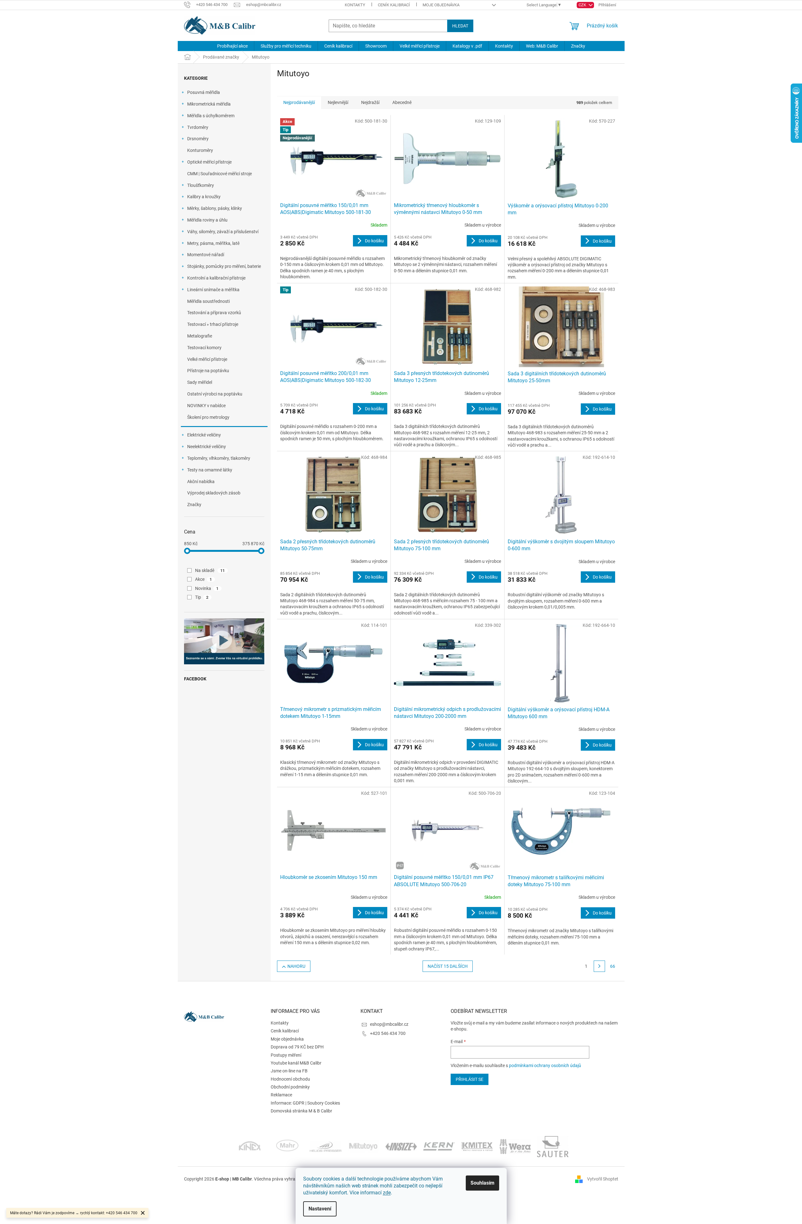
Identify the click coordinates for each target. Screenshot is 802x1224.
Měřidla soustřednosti (208, 301)
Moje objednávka (441, 5)
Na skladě (210, 570)
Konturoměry (200, 150)
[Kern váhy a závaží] (439, 1146)
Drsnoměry (198, 138)
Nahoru (296, 966)
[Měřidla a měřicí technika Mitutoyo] (363, 1146)
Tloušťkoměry (200, 185)
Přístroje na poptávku (208, 370)
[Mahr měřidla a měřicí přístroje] (287, 1146)
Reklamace (281, 1094)
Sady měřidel (199, 382)
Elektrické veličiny (204, 434)
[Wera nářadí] (515, 1146)
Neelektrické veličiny (206, 446)
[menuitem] (232, 46)
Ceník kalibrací (394, 5)
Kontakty (355, 5)
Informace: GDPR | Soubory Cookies (305, 1103)
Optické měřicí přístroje (209, 162)
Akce (203, 579)
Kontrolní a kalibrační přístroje (216, 277)
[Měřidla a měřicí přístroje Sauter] (552, 1146)
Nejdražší (370, 102)
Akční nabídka (201, 481)
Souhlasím (482, 1183)
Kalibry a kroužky (204, 196)
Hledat (460, 25)
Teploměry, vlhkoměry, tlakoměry (218, 458)
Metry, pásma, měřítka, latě (213, 243)
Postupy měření (286, 1055)
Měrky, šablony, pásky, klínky (214, 208)
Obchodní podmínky (290, 1086)
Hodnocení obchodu (290, 1079)
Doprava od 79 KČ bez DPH (297, 1046)
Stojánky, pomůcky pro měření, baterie (224, 266)
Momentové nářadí (205, 254)
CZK (583, 5)
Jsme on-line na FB (289, 1070)
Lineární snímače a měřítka (213, 289)
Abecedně (402, 102)
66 (612, 966)
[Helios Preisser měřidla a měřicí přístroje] (325, 1146)
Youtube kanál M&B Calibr (296, 1062)
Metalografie (199, 335)
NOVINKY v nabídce (206, 405)
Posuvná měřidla (203, 92)
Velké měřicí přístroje (207, 359)
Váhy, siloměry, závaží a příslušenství (222, 231)
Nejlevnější (338, 102)
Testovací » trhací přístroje (212, 324)
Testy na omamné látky (209, 469)
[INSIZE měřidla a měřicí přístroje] (401, 1146)
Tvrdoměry (197, 127)
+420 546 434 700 (388, 1033)
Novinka (207, 588)
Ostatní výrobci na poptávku (214, 393)
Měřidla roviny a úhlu (207, 219)
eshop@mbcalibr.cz (389, 1024)
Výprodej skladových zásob (213, 492)
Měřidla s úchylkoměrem (210, 115)
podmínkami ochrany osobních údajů (545, 1065)
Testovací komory (204, 347)
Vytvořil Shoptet (602, 1178)
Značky (194, 504)
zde (387, 1193)
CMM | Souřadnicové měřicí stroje (219, 173)
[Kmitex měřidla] (477, 1146)
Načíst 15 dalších (448, 966)
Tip (202, 597)
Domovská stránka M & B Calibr (301, 1110)
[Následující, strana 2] (599, 966)
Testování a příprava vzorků (214, 312)
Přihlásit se (469, 1079)
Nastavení (320, 1209)
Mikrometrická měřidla (209, 104)
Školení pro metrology (208, 417)
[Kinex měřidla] (250, 1146)
